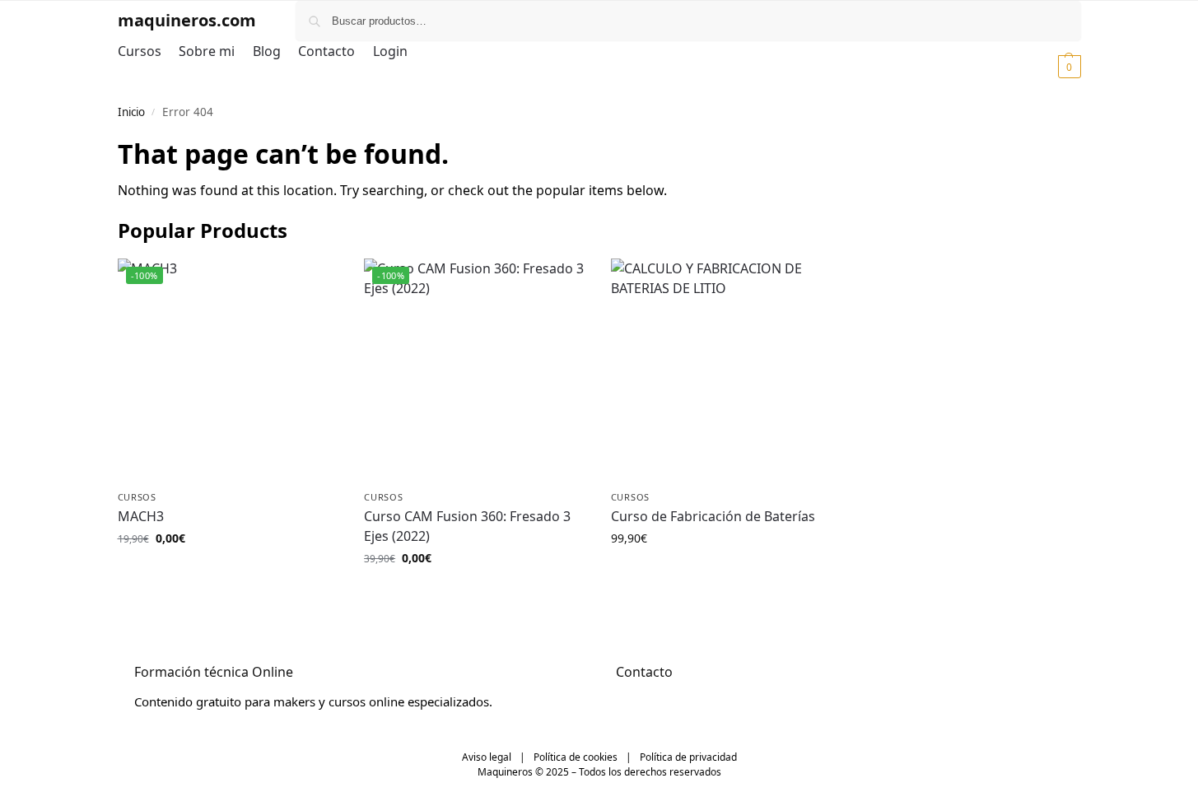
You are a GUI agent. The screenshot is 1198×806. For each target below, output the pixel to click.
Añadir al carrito (228, 572)
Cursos (137, 497)
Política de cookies (576, 757)
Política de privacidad (688, 757)
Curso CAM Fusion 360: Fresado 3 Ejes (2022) (467, 526)
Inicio (131, 112)
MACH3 (141, 516)
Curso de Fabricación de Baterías (713, 516)
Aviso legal (486, 757)
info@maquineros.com (680, 701)
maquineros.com (187, 20)
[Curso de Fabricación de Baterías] (722, 370)
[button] (1049, 66)
